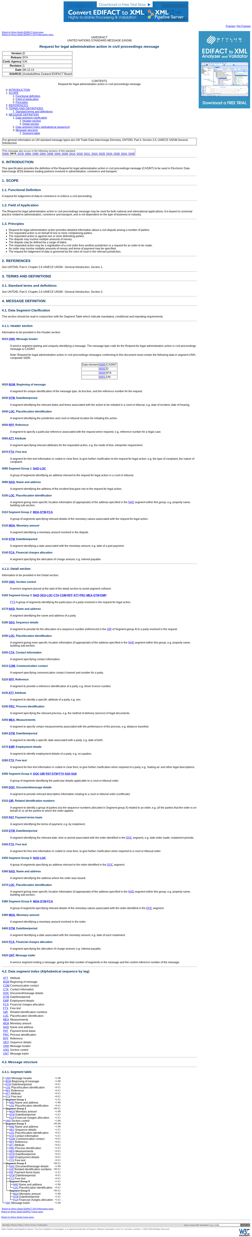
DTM (12, 397)
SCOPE (14, 93)
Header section (31, 120)
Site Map (5, 1225)
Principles (22, 102)
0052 (102, 368)
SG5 (67, 773)
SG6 (74, 773)
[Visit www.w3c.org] (244, 1235)
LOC (12, 411)
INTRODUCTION (19, 89)
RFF (11, 424)
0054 (102, 372)
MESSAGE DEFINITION (24, 114)
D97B (21, 153)
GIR (109, 629)
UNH (12, 339)
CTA (56, 595)
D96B (6, 153)
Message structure (27, 130)
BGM (12, 384)
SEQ (43, 595)
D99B (50, 153)
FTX (11, 451)
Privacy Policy (17, 1225)
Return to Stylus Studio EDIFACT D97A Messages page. (28, 34)
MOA (36, 512)
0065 (102, 364)
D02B (102, 153)
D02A (95, 153)
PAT (48, 773)
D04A (124, 153)
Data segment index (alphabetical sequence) (43, 127)
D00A (58, 153)
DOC (36, 773)
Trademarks (42, 1225)
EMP (103, 595)
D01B (80, 153)
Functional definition (28, 96)
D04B (131, 153)
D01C (87, 153)
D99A (43, 153)
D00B (65, 153)
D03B (117, 153)
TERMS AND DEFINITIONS (26, 108)
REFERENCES (18, 105)
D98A (28, 153)
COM (63, 595)
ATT (11, 438)
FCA (50, 512)
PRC (83, 595)
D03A (109, 153)
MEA (89, 595)
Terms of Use (30, 1225)
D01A (72, 153)
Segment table (31, 133)
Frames (230, 26)
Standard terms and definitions (34, 111)
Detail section (30, 123)
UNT (11, 955)
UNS (12, 581)
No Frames (244, 26)
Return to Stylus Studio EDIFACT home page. (23, 32)
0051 (102, 377)
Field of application (27, 99)
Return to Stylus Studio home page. (17, 1217)
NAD (36, 468)
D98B (35, 153)
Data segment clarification (31, 117)
